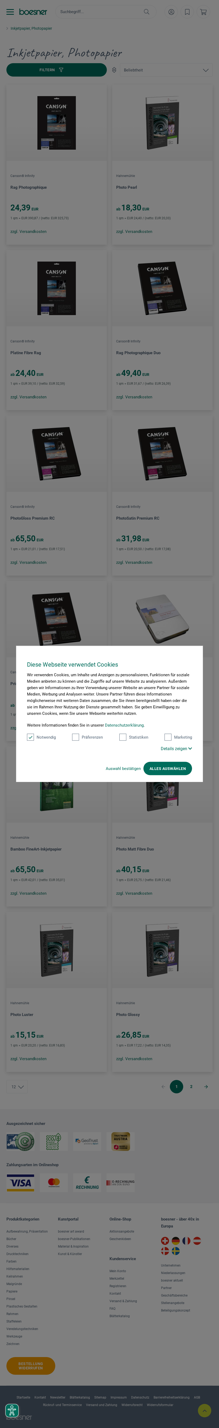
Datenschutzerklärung (124, 725)
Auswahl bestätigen (123, 768)
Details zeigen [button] (174, 748)
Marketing (183, 737)
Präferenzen (92, 737)
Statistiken (138, 737)
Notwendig (46, 737)
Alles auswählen (168, 768)
